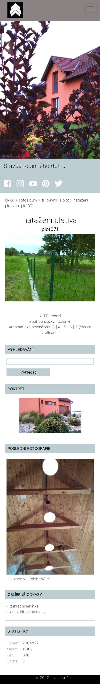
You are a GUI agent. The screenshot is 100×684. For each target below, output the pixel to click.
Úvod (9, 200)
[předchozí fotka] (12, 269)
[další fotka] (87, 269)
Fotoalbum (28, 200)
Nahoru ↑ (61, 677)
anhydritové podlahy (28, 611)
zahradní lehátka (24, 606)
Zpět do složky (42, 321)
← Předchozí (50, 315)
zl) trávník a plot (55, 200)
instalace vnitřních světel (28, 578)
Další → (64, 321)
